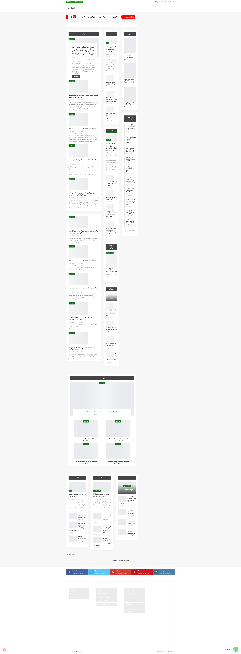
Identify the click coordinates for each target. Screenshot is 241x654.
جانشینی (155, 602)
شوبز (169, 615)
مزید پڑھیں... (76, 76)
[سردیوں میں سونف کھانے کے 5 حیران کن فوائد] (78, 119)
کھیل (128, 607)
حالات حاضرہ (97, 490)
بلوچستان (102, 383)
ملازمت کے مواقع (165, 624)
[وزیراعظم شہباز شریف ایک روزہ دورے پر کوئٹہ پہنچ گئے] (86, 428)
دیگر (154, 608)
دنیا (168, 605)
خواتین (128, 597)
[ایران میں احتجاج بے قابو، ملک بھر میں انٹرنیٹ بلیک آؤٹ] (97, 529)
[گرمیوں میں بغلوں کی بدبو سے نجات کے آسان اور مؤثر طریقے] (73, 539)
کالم (169, 634)
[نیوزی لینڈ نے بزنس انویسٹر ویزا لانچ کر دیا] (122, 512)
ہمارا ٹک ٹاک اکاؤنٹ (104, 597)
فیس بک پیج (102, 590)
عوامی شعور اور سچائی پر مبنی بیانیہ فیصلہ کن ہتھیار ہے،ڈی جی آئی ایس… (131, 139)
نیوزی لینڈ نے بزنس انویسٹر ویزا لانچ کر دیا (130, 511)
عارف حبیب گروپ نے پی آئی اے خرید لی (129, 104)
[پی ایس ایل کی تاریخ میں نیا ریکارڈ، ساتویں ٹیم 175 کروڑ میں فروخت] (111, 137)
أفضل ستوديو (160, 651)
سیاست (167, 612)
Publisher (72, 7)
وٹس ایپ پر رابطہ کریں (104, 604)
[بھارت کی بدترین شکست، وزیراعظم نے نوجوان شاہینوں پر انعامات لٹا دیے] (110, 207)
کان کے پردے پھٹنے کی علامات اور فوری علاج (111, 49)
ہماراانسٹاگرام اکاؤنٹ (104, 593)
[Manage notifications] (4, 649)
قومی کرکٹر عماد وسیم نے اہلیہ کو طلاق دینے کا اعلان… (130, 81)
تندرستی (166, 596)
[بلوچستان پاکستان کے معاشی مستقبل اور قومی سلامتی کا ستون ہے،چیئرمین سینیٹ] (118, 451)
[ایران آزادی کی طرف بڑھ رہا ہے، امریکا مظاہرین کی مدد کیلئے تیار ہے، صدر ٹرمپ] (97, 516)
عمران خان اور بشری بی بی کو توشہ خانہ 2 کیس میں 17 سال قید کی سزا (83, 50)
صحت (154, 618)
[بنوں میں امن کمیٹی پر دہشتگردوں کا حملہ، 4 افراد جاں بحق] (110, 355)
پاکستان (108, 140)
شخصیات (163, 615)
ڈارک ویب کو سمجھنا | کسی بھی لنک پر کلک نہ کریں (111, 269)
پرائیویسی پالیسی (75, 593)
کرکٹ (154, 637)
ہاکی (168, 637)
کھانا (159, 637)
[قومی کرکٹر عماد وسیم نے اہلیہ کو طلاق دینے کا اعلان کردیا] (110, 178)
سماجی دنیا (129, 604)
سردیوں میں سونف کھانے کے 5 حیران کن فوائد (82, 128)
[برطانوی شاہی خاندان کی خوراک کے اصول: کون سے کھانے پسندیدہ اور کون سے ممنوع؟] (122, 499)
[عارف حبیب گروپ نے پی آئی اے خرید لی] (110, 193)
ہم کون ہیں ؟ (167, 640)
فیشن (160, 621)
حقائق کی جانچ (156, 605)
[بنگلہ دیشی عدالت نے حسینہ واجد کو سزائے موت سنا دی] (78, 150)
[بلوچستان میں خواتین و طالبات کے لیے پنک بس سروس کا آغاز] (86, 451)
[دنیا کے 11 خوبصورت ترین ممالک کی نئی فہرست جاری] (127, 487)
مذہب (165, 621)
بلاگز (107, 43)
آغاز (165, 589)
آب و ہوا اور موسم (157, 589)
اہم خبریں (71, 38)
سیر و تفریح (155, 615)
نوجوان (128, 611)
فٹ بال (154, 621)
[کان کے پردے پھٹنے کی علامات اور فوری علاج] (111, 41)
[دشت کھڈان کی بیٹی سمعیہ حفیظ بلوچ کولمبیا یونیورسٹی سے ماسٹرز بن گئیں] (110, 109)
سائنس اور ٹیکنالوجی (162, 608)
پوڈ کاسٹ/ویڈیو (110, 253)
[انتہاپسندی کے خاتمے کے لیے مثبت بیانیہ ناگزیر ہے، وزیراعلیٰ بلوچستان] (118, 428)
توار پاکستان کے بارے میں (158, 599)
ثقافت (168, 599)
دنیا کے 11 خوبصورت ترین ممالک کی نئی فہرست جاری (127, 490)
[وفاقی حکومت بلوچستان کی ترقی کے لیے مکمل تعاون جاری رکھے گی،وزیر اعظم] (102, 399)
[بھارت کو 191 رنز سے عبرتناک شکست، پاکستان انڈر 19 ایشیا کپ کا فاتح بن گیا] (110, 224)
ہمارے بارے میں (75, 590)
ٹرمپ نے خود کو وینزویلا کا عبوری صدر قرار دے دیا (130, 212)
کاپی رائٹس (74, 597)
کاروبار (154, 634)
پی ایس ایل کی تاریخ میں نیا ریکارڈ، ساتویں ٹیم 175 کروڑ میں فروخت (111, 148)
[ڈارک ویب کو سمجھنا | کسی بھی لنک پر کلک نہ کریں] (111, 259)
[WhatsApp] (235, 649)
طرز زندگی (160, 618)
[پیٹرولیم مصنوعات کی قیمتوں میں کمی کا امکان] (110, 339)
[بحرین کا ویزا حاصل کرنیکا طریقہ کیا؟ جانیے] (122, 522)
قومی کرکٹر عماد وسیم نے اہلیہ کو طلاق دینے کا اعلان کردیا (111, 183)
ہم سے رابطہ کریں (157, 640)
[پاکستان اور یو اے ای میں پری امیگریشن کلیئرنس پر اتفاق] (110, 324)
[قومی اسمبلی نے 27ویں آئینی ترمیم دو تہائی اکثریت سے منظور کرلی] (78, 338)
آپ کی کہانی (156, 592)
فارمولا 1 (168, 618)
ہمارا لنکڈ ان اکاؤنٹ (104, 600)
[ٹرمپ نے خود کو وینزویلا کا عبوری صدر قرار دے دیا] (102, 487)
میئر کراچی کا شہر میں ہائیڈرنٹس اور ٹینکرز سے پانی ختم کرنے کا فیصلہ (111, 294)
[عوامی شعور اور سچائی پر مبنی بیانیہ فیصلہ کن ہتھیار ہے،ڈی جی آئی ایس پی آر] (110, 306)
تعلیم (161, 596)
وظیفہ (159, 628)
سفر (128, 600)
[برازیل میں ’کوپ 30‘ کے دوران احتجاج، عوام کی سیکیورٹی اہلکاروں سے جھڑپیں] (78, 184)
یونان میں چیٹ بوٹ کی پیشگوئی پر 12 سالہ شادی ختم (113, 17)
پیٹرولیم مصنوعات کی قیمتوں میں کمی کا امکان (111, 345)
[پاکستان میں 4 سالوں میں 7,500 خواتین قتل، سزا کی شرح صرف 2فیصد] (78, 86)
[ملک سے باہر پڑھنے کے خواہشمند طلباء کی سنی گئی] (122, 532)
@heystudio (124, 560)
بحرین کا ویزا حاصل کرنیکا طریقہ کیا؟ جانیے (131, 521)
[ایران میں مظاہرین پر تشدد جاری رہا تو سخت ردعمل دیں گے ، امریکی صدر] (97, 540)
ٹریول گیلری (167, 628)
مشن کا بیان (155, 624)
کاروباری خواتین (162, 634)
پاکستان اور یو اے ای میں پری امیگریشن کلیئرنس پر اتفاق (111, 329)
